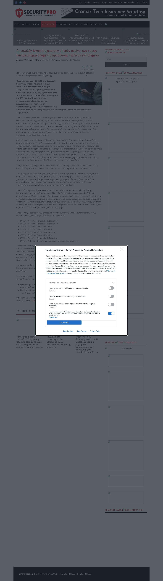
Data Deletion (68, 331)
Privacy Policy (95, 331)
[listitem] (81, 282)
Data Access (81, 331)
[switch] (111, 288)
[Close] (123, 250)
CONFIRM (64, 322)
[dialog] (81, 291)
